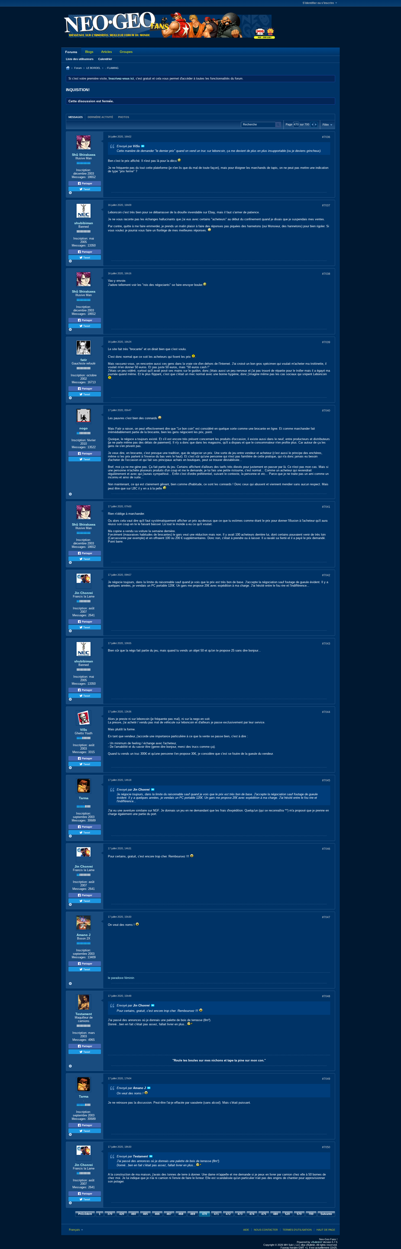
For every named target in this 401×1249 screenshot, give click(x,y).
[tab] (75, 117)
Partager (86, 183)
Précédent (85, 1214)
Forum (78, 68)
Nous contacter (266, 1229)
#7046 (326, 848)
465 (145, 1214)
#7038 (326, 273)
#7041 (326, 506)
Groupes (126, 52)
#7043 (326, 643)
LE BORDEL (93, 68)
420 (121, 1214)
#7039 (326, 342)
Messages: (79, 177)
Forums (71, 52)
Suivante (326, 1214)
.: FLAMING (112, 68)
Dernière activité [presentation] (100, 117)
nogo (83, 428)
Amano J (84, 935)
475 (263, 1214)
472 (228, 1214)
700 (311, 1214)
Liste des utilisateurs (80, 59)
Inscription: (83, 170)
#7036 (326, 137)
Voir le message (142, 146)
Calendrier (105, 59)
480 (275, 1214)
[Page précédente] (312, 124)
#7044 (326, 712)
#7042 (326, 575)
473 (240, 1214)
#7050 (326, 1147)
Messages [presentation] (75, 117)
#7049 (326, 1078)
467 (169, 1214)
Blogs (89, 52)
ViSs (83, 730)
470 (204, 1214)
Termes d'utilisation (297, 1229)
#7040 (326, 410)
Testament (83, 1014)
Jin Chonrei (83, 593)
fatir (84, 360)
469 (192, 1214)
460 (133, 1214)
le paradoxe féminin (121, 978)
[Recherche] (278, 125)
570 (299, 1214)
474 (251, 1214)
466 (157, 1214)
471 (216, 1214)
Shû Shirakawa (83, 155)
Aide (246, 1229)
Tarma (83, 798)
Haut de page (326, 1229)
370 (109, 1214)
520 (287, 1214)
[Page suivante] (315, 124)
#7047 (326, 917)
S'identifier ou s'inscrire (318, 3)
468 (180, 1214)
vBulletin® (316, 1242)
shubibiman (83, 223)
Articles (106, 52)
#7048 (326, 996)
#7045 (326, 780)
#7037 (326, 205)
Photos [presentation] (123, 117)
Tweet (86, 189)
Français (75, 1229)
